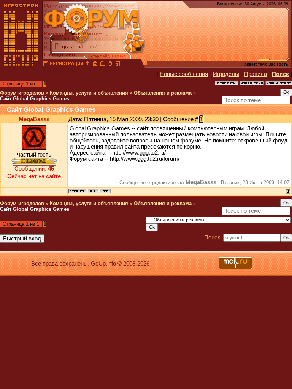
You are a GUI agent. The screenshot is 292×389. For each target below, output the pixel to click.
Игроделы (226, 74)
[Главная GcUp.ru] (21, 65)
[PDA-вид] (110, 65)
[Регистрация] (66, 65)
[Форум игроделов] (45, 65)
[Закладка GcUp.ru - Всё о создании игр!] (102, 65)
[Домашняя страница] (93, 191)
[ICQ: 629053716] (105, 191)
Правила (255, 74)
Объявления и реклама (163, 93)
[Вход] (87, 65)
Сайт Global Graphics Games (34, 98)
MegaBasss (34, 119)
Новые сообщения (184, 74)
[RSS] (118, 65)
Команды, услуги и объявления (89, 93)
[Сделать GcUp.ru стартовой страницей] (95, 65)
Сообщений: (34, 169)
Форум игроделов (22, 93)
